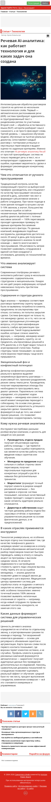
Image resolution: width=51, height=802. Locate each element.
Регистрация (33, 3)
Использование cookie (28, 786)
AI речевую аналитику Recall (30, 151)
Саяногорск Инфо (22, 774)
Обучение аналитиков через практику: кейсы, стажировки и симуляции (21, 742)
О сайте (30, 788)
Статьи (12, 11)
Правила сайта (10, 786)
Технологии (22, 11)
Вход (20, 8)
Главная (4, 11)
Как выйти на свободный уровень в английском (21, 737)
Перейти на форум (39, 753)
